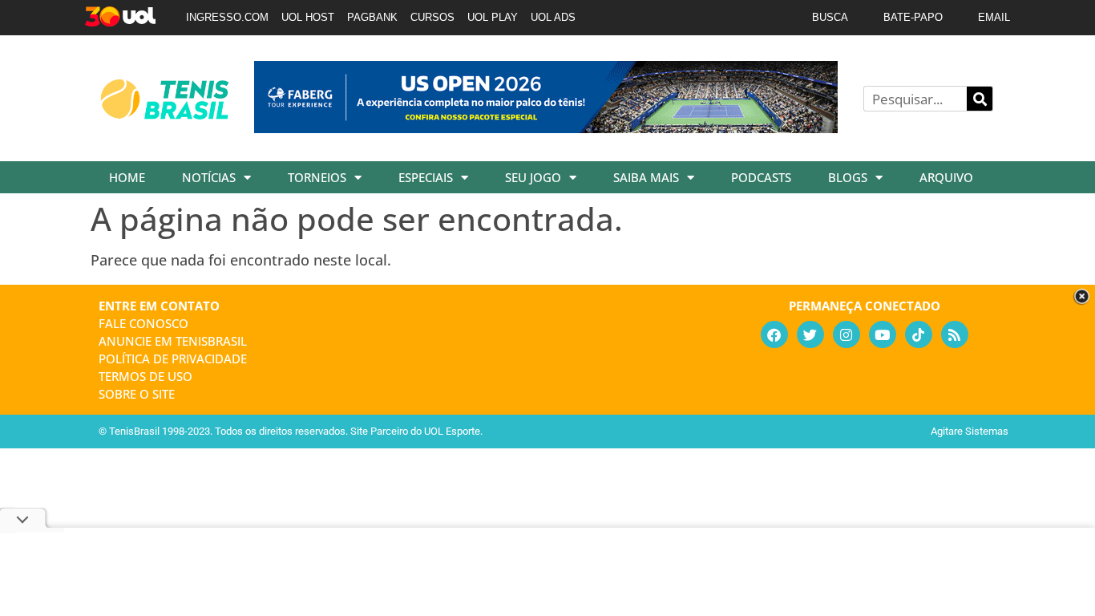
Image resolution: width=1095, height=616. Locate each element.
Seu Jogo (533, 177)
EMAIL (994, 17)
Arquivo (946, 177)
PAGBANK (372, 17)
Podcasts (761, 177)
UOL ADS (553, 17)
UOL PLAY (492, 17)
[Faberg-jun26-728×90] (546, 127)
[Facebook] (774, 334)
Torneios (317, 177)
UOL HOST (307, 17)
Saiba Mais (646, 177)
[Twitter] (810, 334)
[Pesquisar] (979, 99)
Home (127, 177)
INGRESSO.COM (227, 17)
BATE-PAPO (913, 17)
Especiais (425, 177)
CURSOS (432, 17)
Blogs (847, 177)
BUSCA (830, 17)
